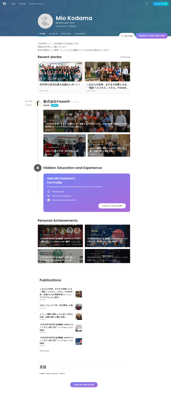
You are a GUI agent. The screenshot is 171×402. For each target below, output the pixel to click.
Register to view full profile (152, 35)
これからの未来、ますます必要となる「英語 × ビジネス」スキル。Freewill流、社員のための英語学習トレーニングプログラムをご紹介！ (86, 125)
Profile (42, 33)
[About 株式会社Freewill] (37, 103)
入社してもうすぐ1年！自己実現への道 (61, 151)
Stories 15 (53, 33)
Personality (66, 33)
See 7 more (107, 256)
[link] (86, 121)
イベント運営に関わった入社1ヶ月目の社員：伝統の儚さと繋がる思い (107, 149)
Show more (125, 57)
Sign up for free (160, 4)
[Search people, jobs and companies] (146, 3)
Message (128, 36)
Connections (80, 33)
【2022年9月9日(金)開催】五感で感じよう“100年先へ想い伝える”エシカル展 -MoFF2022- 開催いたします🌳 (58, 259)
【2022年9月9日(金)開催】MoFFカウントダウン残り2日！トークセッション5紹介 (107, 240)
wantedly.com (54, 120)
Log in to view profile (112, 205)
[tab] (42, 33)
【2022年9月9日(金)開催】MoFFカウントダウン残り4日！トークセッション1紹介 (60, 240)
